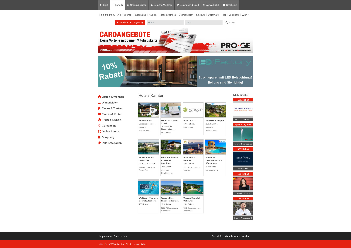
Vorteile (119, 5)
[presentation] (101, 71)
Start (105, 5)
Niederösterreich (168, 15)
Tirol (224, 15)
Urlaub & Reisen (138, 5)
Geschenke (231, 5)
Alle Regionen (124, 15)
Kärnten (153, 15)
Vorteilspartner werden (237, 236)
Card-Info (217, 236)
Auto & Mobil (212, 5)
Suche (231, 22)
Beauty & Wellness (163, 5)
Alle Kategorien (112, 142)
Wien (245, 15)
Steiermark (213, 15)
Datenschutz (120, 236)
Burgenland (140, 15)
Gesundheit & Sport (189, 5)
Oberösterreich (186, 15)
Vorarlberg (234, 15)
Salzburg (200, 15)
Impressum (105, 236)
